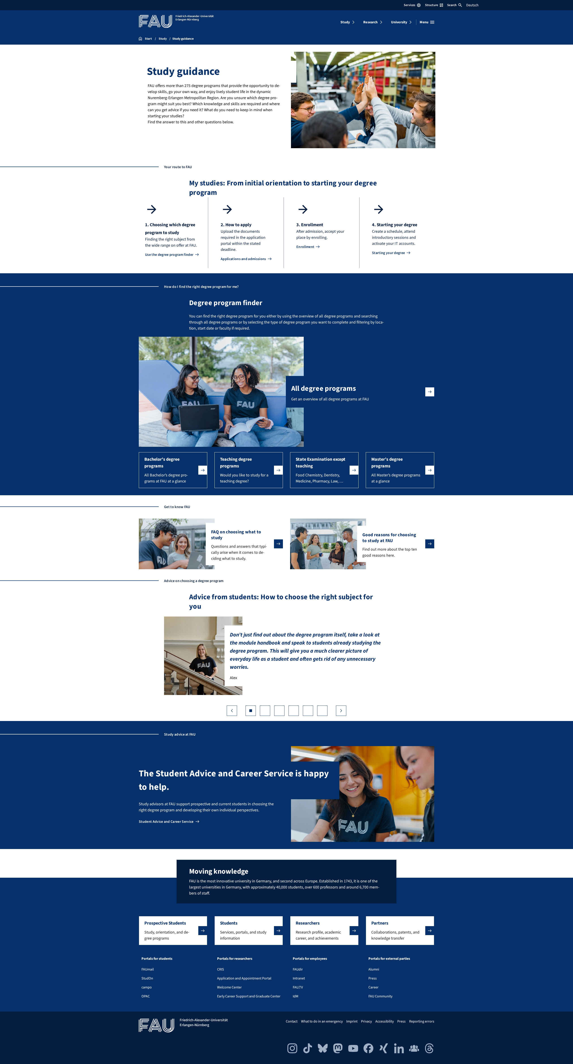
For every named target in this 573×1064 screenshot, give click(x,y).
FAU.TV (298, 987)
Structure (431, 5)
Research (370, 22)
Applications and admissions (243, 258)
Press (372, 978)
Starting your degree (388, 252)
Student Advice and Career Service (166, 821)
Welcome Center (229, 987)
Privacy (366, 1021)
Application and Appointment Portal (244, 978)
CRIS (220, 969)
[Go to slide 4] (294, 711)
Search (452, 5)
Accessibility (384, 1021)
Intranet (299, 978)
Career (373, 987)
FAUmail (147, 969)
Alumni (373, 969)
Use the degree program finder (169, 254)
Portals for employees (310, 958)
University (399, 22)
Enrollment (305, 246)
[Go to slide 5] (308, 711)
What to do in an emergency (322, 1021)
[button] (173, 470)
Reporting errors (421, 1021)
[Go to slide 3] (279, 711)
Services (409, 5)
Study (345, 22)
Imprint (351, 1021)
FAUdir (298, 969)
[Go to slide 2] (265, 711)
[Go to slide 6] (322, 711)
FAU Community (380, 996)
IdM (295, 996)
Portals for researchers (234, 958)
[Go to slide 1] (251, 711)
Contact (291, 1021)
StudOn (147, 978)
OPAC (145, 996)
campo (146, 987)
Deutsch (472, 5)
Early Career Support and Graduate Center (248, 996)
